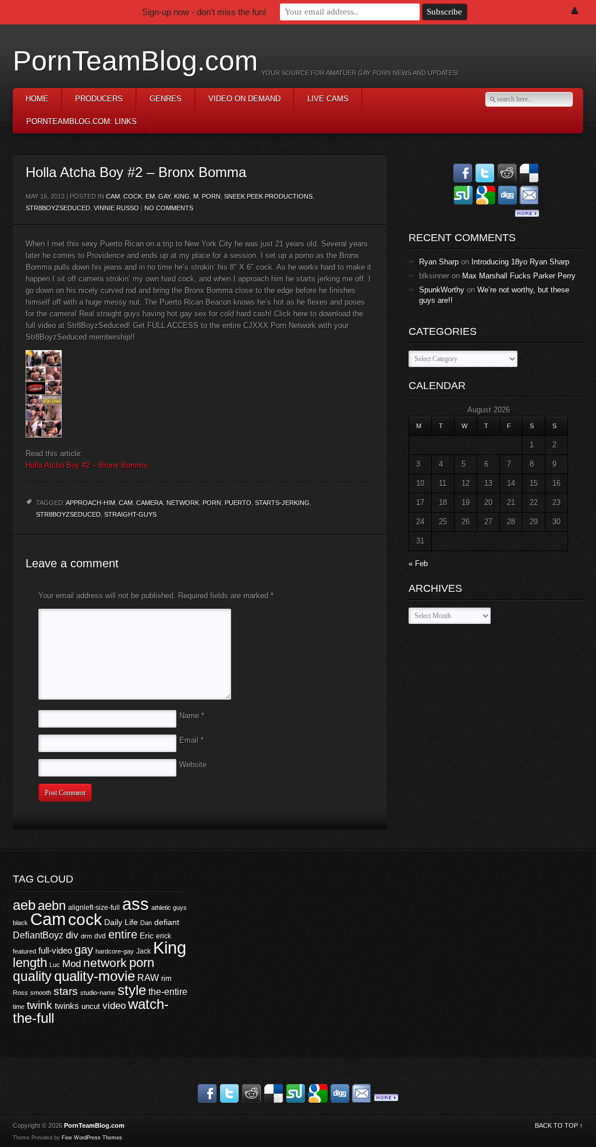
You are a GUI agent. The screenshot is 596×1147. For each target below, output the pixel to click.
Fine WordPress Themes (92, 1138)
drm (86, 936)
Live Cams (328, 98)
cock (132, 196)
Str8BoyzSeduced (58, 207)
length (30, 962)
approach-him (90, 502)
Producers (99, 98)
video (114, 1005)
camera (149, 502)
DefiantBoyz (38, 935)
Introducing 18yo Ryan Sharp (520, 261)
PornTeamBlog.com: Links (81, 121)
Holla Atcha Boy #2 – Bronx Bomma (86, 465)
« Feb (418, 563)
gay (83, 949)
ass (135, 903)
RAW (148, 977)
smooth (40, 992)
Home (37, 98)
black (20, 922)
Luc (54, 964)
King (182, 196)
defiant (166, 922)
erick (163, 936)
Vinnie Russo (116, 207)
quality (32, 976)
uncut (90, 1006)
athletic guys (169, 907)
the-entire (167, 992)
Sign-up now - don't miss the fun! (204, 12)
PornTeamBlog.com (135, 60)
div (72, 935)
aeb (24, 905)
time (18, 1006)
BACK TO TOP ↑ (559, 1125)
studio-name (97, 992)
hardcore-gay (114, 951)
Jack (143, 951)
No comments (168, 207)
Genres (166, 98)
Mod (71, 963)
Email (191, 740)
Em (150, 196)
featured (24, 951)
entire (122, 934)
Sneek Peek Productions (268, 196)
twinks (67, 1006)
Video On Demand (244, 98)
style (132, 990)
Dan (146, 922)
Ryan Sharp (439, 261)
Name (191, 715)
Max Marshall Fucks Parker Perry (519, 275)
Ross (20, 992)
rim (166, 978)
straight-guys (130, 514)
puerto (238, 502)
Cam (113, 196)
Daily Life (121, 922)
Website (193, 764)
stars (66, 991)
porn (211, 196)
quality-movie (94, 976)
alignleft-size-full (94, 908)
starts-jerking (282, 502)
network (182, 502)
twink (39, 1004)
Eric (147, 935)
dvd (100, 936)
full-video (55, 950)
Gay (164, 196)
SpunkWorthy (441, 289)
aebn (52, 905)
